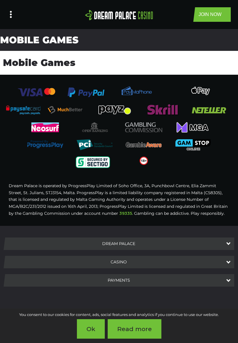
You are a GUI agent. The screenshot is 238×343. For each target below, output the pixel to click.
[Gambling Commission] (144, 127)
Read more (134, 329)
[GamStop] (193, 144)
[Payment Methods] (36, 91)
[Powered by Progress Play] (45, 144)
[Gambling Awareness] (144, 144)
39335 (125, 213)
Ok (90, 329)
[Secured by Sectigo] (93, 162)
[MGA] (193, 127)
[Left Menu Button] (10, 14)
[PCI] (94, 144)
